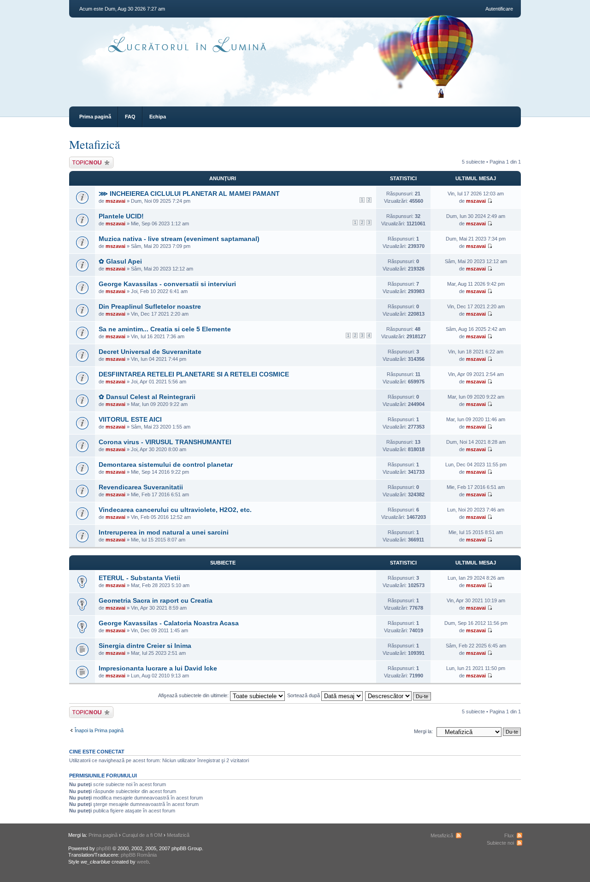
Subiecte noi (500, 843)
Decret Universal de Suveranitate (150, 351)
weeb (143, 861)
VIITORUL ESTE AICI (130, 419)
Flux (509, 835)
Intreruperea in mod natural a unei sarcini (164, 532)
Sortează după (304, 695)
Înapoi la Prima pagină (99, 730)
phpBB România (139, 855)
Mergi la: (423, 731)
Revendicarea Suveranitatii (141, 487)
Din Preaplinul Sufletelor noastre (150, 306)
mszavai (115, 201)
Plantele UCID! (121, 216)
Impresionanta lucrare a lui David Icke (158, 668)
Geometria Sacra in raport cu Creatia (155, 600)
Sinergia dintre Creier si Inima (145, 645)
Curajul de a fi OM (142, 835)
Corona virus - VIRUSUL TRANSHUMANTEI (165, 442)
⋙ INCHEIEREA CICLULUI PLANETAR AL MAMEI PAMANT (189, 193)
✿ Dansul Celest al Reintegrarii (147, 396)
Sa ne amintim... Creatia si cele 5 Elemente (165, 329)
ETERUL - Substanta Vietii (139, 578)
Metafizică (94, 144)
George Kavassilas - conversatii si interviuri (167, 284)
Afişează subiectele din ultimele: (194, 695)
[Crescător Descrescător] (398, 695)
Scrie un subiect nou (87, 162)
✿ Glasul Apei (120, 261)
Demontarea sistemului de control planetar (166, 464)
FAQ (130, 116)
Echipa (157, 116)
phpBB (103, 848)
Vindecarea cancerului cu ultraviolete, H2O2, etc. (175, 509)
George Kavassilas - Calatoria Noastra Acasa (169, 623)
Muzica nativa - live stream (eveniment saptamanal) (179, 238)
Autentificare (499, 9)
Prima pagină (95, 116)
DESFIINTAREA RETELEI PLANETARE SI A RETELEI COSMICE (194, 374)
